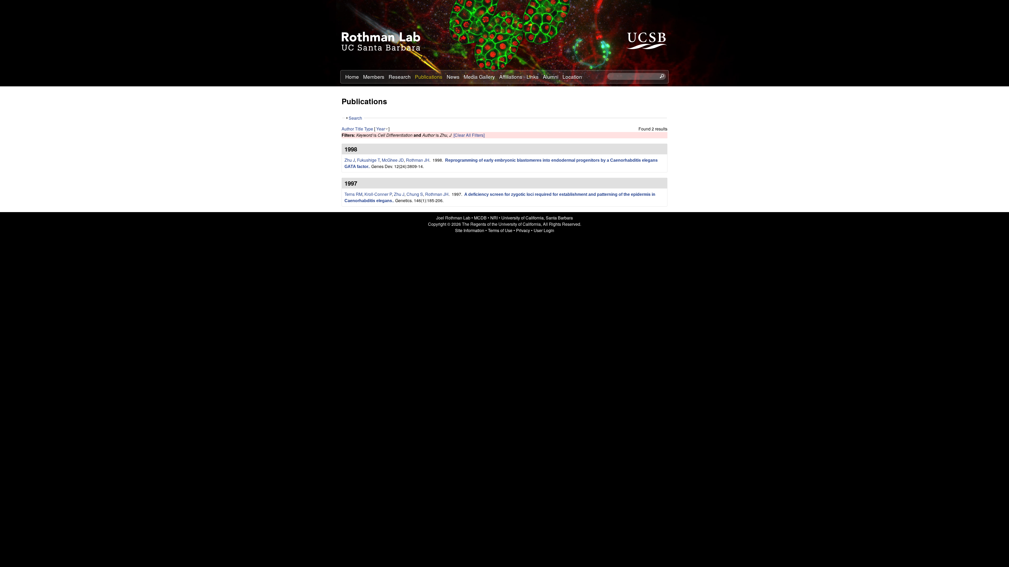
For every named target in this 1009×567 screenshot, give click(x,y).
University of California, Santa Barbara (537, 218)
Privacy (523, 230)
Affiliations (510, 76)
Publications (428, 76)
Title (359, 129)
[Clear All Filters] (469, 135)
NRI (494, 218)
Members (373, 76)
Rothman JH (417, 160)
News (453, 76)
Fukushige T (368, 160)
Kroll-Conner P (378, 194)
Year (380, 129)
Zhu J (349, 160)
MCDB (480, 218)
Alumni (550, 76)
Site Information (469, 230)
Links (533, 76)
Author (348, 129)
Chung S (414, 194)
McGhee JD (393, 160)
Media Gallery (479, 76)
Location (572, 76)
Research (400, 76)
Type (368, 129)
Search (355, 118)
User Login (544, 230)
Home (352, 76)
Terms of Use (500, 230)
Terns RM (353, 194)
